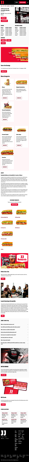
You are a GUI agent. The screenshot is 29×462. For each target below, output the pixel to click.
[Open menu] (27, 2)
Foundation (20, 441)
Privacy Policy (8, 456)
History (19, 434)
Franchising (20, 438)
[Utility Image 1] (2, 438)
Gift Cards (23, 437)
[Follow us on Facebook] (2, 436)
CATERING (8, 40)
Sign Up (3, 278)
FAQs (19, 436)
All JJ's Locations (20, 456)
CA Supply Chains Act (18, 457)
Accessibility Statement (14, 456)
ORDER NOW (5, 119)
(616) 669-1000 (13, 419)
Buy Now (3, 404)
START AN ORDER (22, 2)
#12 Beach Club (17, 217)
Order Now (5, 145)
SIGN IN (16, 2)
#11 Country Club (4, 238)
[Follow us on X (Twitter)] (1, 436)
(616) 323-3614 (4, 419)
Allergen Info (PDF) (16, 444)
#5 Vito (2, 249)
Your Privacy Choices (11, 456)
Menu (3, 315)
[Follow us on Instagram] (4, 436)
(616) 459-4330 (23, 419)
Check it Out (4, 71)
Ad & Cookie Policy (5, 456)
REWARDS (3, 40)
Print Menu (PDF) (16, 435)
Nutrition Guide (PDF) (16, 448)
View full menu (14, 204)
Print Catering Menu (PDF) (16, 440)
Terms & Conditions (2, 456)
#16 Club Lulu (17, 227)
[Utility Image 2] (7, 438)
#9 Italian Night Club (4, 217)
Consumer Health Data (24, 456)
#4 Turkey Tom (3, 227)
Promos (23, 434)
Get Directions (4, 20)
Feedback (19, 443)
